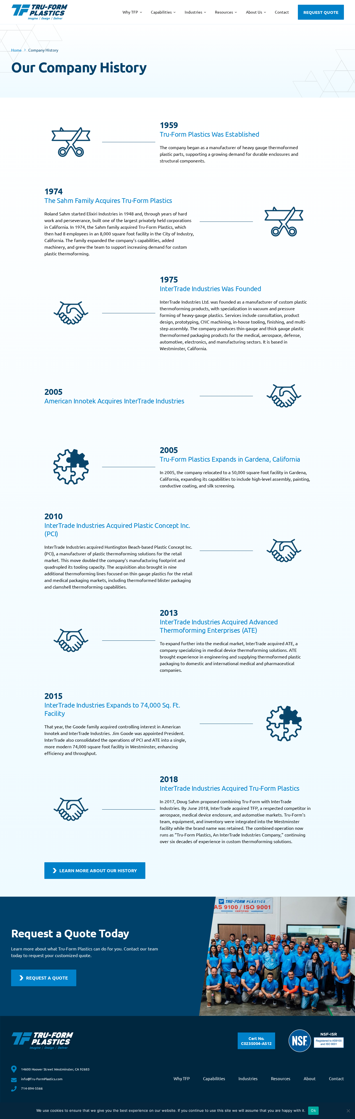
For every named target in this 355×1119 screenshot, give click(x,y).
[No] (348, 1110)
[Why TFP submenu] (141, 12)
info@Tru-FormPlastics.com (41, 1079)
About (310, 1078)
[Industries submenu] (205, 12)
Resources (280, 1078)
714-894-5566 (32, 1088)
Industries (248, 1078)
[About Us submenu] (265, 12)
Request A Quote (47, 978)
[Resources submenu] (236, 12)
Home (16, 49)
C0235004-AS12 (256, 1041)
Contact (336, 1078)
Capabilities (214, 1078)
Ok (313, 1110)
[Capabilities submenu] (174, 12)
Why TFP (182, 1078)
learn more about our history (98, 870)
